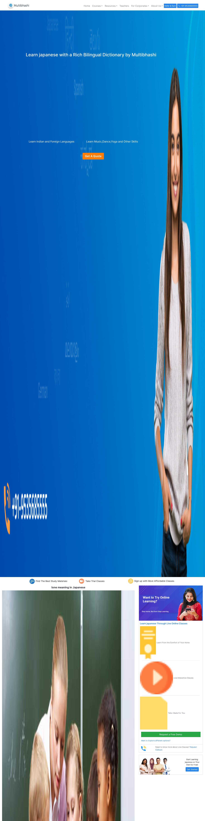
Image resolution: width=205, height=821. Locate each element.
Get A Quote (93, 156)
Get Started (192, 769)
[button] (97, 6)
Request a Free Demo (170, 734)
